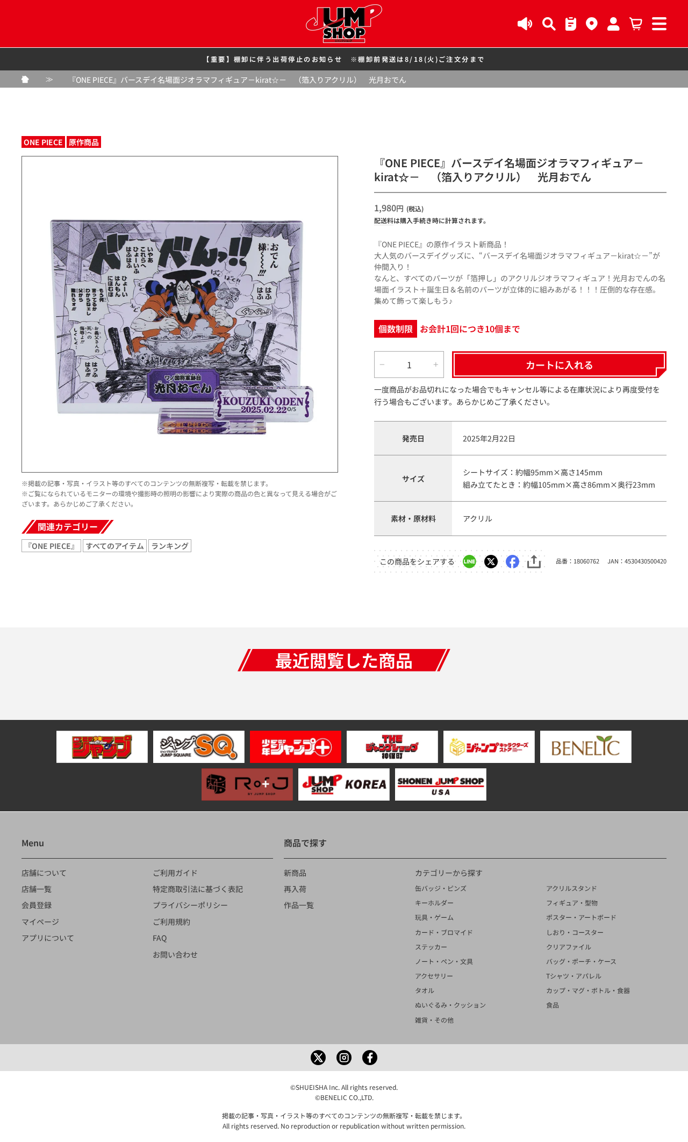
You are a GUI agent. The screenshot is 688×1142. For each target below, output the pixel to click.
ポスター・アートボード (581, 917)
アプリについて (48, 937)
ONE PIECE (43, 142)
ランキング (170, 545)
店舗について (44, 872)
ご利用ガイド (175, 872)
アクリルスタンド (571, 888)
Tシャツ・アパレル (573, 975)
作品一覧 (299, 905)
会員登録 (37, 905)
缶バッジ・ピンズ (441, 888)
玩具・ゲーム (434, 917)
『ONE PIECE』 (51, 545)
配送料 (383, 220)
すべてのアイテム (114, 545)
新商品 (295, 872)
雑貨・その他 (434, 1019)
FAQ (160, 937)
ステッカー (431, 946)
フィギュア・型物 (572, 902)
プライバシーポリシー (190, 905)
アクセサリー (434, 975)
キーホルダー (434, 902)
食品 (552, 1004)
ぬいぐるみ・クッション (450, 1004)
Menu (33, 842)
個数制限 (395, 328)
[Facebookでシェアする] (512, 561)
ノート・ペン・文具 (444, 961)
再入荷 (295, 888)
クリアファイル (568, 946)
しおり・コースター (575, 932)
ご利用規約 (171, 921)
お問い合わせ (175, 954)
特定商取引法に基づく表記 (198, 888)
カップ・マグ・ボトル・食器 (588, 990)
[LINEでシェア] (469, 561)
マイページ (40, 921)
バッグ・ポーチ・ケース (581, 961)
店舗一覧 (37, 888)
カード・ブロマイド (444, 932)
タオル (424, 990)
